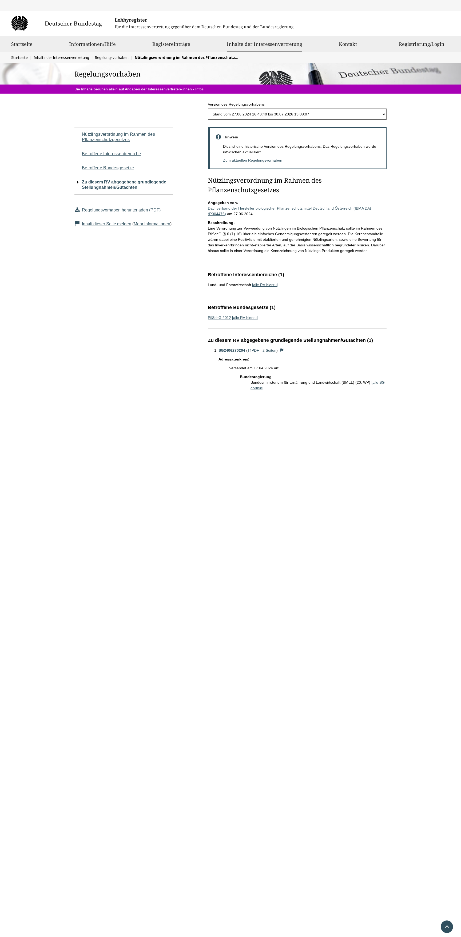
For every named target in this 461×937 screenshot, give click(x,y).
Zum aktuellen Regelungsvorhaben (252, 160)
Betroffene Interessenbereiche (111, 153)
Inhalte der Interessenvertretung (264, 44)
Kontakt (348, 44)
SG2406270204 (231, 350)
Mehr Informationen (152, 224)
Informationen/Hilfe (92, 44)
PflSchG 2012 (219, 317)
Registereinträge (171, 44)
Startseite (22, 44)
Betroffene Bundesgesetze (108, 168)
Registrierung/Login (421, 44)
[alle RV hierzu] (265, 285)
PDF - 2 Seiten (264, 350)
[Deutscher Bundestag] (59, 23)
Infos (199, 89)
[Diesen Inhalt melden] (282, 350)
